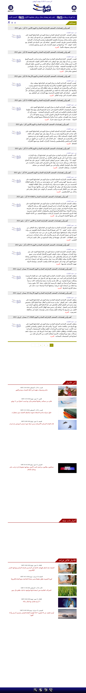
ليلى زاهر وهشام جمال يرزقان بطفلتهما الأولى (42, 17)
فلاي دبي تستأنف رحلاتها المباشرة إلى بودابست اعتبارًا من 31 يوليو (31, 401)
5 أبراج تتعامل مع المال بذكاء (31, 601)
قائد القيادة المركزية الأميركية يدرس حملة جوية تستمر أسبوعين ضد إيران (31, 424)
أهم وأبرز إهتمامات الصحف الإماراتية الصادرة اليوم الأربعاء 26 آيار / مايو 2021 (42, 76)
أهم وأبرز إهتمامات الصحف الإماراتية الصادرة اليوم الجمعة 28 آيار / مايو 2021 (42, 52)
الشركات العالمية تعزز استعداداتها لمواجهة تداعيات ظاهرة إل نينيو (31, 590)
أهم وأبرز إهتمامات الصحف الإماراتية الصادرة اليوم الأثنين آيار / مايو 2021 (42, 124)
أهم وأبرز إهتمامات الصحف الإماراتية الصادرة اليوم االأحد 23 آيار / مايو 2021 (42, 148)
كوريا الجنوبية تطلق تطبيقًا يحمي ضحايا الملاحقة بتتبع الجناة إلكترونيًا (31, 579)
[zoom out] (15, 22)
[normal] (12, 22)
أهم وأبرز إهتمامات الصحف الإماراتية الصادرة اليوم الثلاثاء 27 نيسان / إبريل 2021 (42, 317)
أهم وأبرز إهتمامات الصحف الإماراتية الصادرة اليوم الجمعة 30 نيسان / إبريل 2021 (42, 269)
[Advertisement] (42, 365)
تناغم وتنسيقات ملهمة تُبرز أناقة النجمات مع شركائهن (32, 390)
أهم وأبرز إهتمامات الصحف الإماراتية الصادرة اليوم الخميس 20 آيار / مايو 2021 (42, 173)
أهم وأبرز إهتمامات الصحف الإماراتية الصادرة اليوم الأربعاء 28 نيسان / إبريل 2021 (42, 293)
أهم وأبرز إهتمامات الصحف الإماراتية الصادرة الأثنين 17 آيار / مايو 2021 (42, 221)
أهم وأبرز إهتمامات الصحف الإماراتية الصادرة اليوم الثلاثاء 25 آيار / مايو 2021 (42, 100)
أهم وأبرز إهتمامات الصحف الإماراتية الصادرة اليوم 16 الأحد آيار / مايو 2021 (42, 245)
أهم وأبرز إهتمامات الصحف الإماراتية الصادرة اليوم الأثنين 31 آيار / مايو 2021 (42, 28)
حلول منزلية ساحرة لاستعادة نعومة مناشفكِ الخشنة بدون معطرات (31, 412)
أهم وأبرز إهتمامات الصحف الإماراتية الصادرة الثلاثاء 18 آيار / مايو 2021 (42, 197)
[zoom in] (9, 22)
